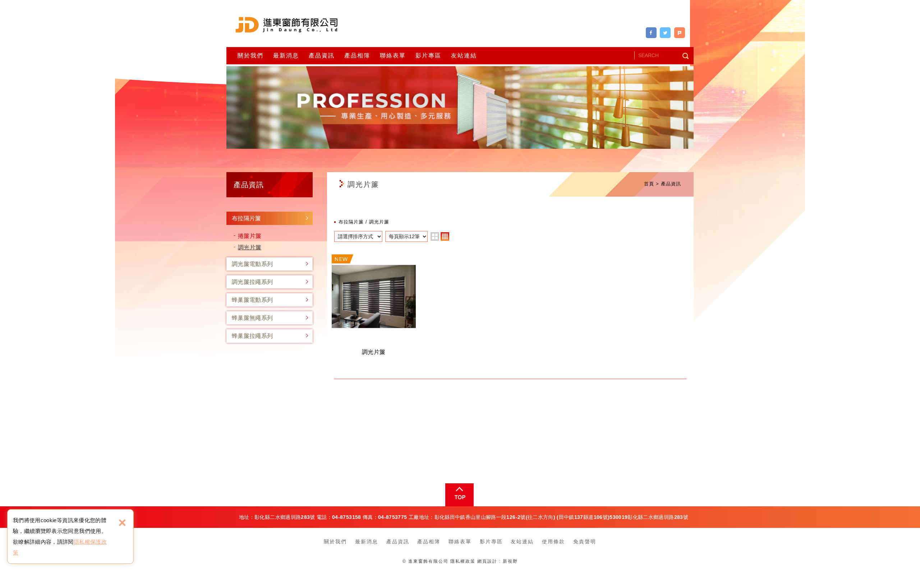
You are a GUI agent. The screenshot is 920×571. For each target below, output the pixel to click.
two (435, 236)
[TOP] (459, 494)
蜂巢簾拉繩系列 (252, 336)
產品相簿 (357, 55)
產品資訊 (322, 55)
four (445, 236)
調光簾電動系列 (252, 264)
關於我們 (250, 55)
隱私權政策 (462, 561)
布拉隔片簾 (246, 218)
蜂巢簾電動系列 (252, 300)
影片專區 (428, 55)
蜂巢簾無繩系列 (252, 318)
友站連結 (464, 55)
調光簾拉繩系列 (252, 282)
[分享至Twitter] (665, 32)
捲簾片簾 (249, 236)
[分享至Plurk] (679, 32)
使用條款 (553, 541)
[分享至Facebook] (651, 32)
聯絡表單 (393, 55)
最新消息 (286, 55)
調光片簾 (249, 247)
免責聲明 (584, 541)
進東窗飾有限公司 (286, 24)
